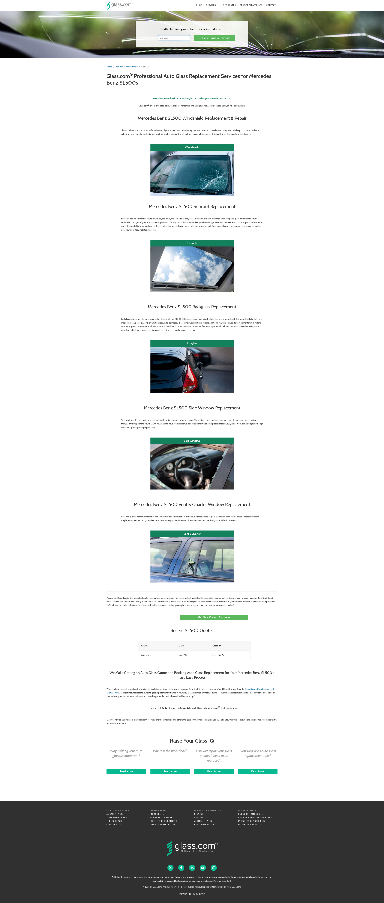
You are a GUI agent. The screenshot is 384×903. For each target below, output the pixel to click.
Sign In (198, 817)
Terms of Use (114, 821)
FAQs (120, 814)
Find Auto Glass (116, 817)
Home (109, 66)
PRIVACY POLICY (187, 894)
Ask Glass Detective (163, 824)
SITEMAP (200, 894)
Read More (126, 771)
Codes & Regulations (163, 821)
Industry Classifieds (251, 821)
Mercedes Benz (133, 66)
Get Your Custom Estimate (214, 38)
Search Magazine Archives (255, 817)
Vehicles (119, 66)
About (110, 814)
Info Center (229, 5)
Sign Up (199, 814)
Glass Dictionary (161, 817)
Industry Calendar (250, 824)
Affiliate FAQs (203, 821)
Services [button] (212, 5)
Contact (271, 5)
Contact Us (113, 824)
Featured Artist (204, 824)
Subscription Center (251, 814)
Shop (199, 5)
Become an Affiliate (251, 5)
